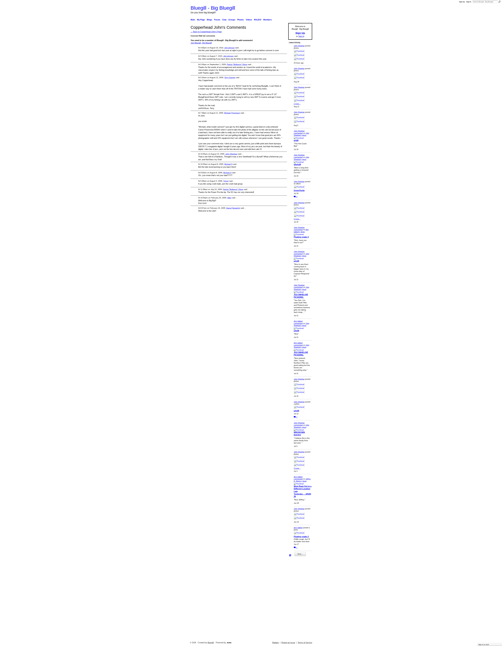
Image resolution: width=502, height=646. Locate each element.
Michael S (228, 164)
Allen (229, 198)
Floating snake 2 (301, 237)
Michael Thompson (232, 113)
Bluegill (211, 643)
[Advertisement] (297, 597)
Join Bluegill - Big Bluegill (201, 43)
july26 (296, 261)
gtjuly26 (297, 164)
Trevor (226, 181)
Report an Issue (288, 643)
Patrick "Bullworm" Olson (237, 64)
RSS (290, 555)
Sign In (468, 2)
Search (499, 2)
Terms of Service (305, 643)
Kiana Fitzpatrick (233, 208)
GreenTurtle (299, 190)
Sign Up (462, 2)
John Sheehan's (301, 134)
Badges (275, 643)
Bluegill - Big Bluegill (213, 8)
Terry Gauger (229, 77)
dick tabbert (298, 321)
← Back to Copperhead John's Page (206, 32)
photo (304, 135)
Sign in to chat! (483, 644)
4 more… (297, 219)
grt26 (296, 140)
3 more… (297, 468)
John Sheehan (231, 154)
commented (298, 133)
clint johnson (229, 48)
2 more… (297, 104)
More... (300, 554)
